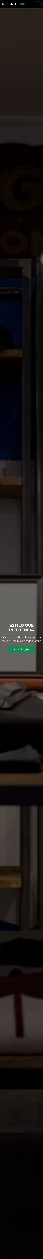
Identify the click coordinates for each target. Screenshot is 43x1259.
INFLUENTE (13, 4)
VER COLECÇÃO (21, 649)
